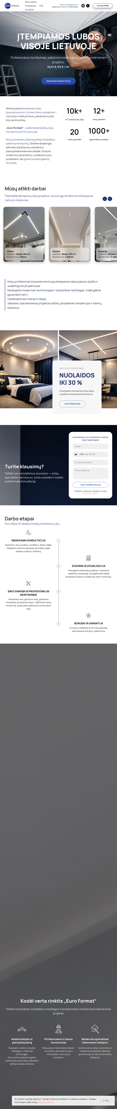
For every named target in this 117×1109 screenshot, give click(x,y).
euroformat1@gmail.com (69, 5)
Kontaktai (29, 9)
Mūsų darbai (31, 1)
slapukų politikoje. (46, 1102)
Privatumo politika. (90, 493)
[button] (58, 81)
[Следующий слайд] (110, 199)
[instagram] (83, 5)
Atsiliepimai (30, 5)
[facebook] (88, 5)
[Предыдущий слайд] (104, 199)
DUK (41, 5)
